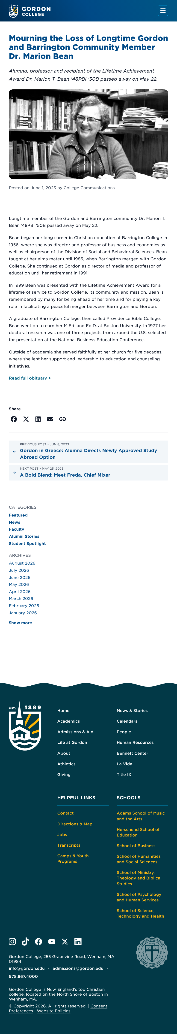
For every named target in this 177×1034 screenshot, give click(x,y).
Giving (64, 774)
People (124, 732)
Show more (20, 622)
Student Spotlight (27, 543)
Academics (68, 721)
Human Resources (135, 742)
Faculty (16, 529)
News (14, 522)
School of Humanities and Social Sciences (139, 859)
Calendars (127, 721)
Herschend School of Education (138, 832)
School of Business (136, 846)
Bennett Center (132, 753)
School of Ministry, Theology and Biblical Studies (139, 878)
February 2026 (24, 606)
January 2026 (23, 613)
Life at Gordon (72, 742)
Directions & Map (74, 824)
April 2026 (19, 592)
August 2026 (22, 563)
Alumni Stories (24, 536)
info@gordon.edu (26, 968)
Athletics (66, 764)
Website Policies (53, 1011)
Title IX (124, 774)
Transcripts (68, 845)
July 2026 (19, 570)
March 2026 (21, 598)
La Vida (124, 764)
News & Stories (132, 711)
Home (63, 711)
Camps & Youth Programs (73, 859)
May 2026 (19, 584)
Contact (65, 813)
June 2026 (19, 577)
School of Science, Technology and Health (140, 914)
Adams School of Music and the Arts (141, 816)
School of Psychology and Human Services (139, 897)
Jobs (62, 835)
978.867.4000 (23, 976)
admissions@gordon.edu (78, 968)
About (63, 753)
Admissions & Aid (75, 732)
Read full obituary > (30, 378)
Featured (18, 515)
